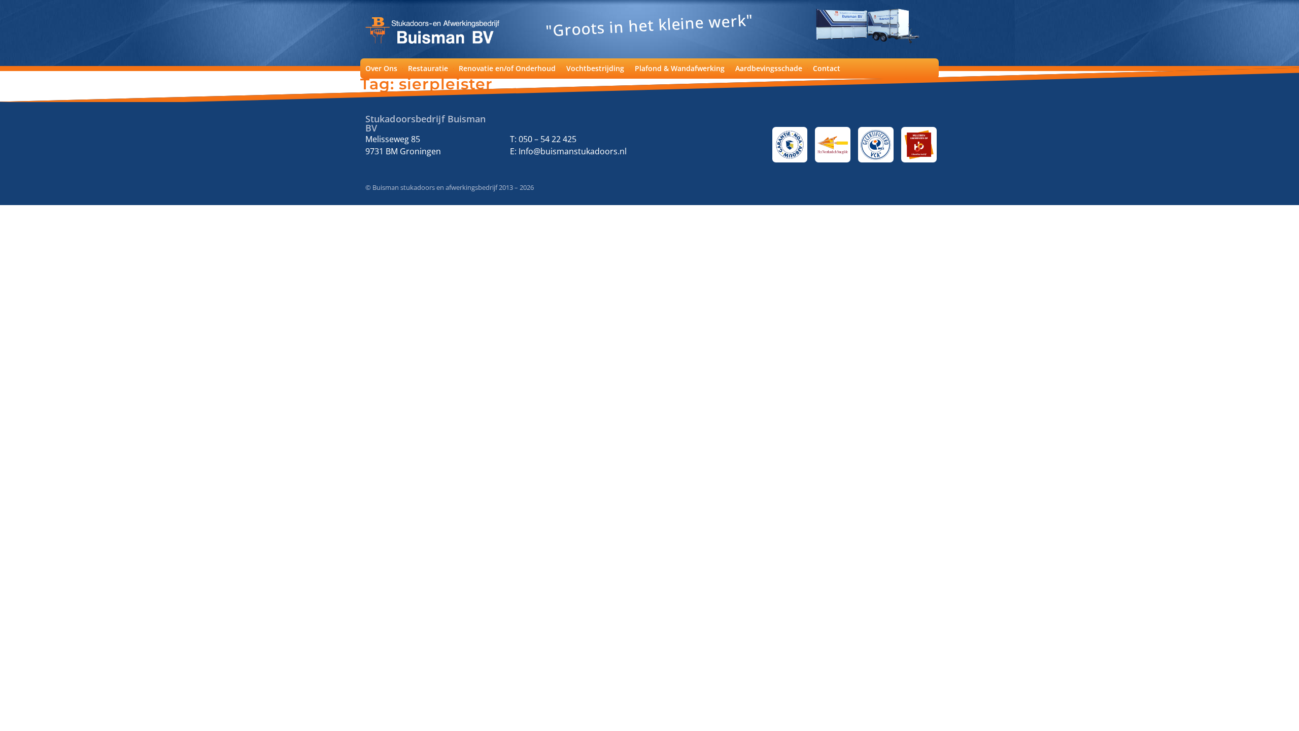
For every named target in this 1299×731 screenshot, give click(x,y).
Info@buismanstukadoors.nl (572, 151)
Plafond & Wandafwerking (680, 68)
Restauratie (428, 68)
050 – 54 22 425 (547, 139)
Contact (826, 68)
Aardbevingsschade (768, 68)
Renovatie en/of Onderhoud (507, 68)
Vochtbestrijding (595, 68)
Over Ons (381, 68)
